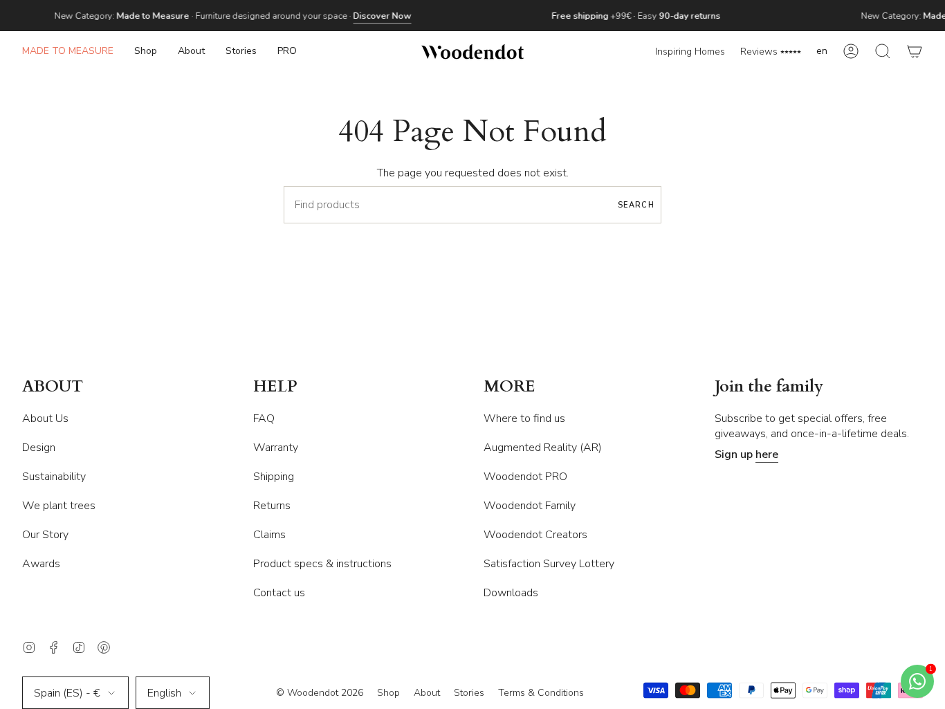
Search (636, 205)
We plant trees (58, 505)
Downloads (511, 592)
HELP (275, 387)
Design (38, 447)
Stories (469, 692)
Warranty (275, 447)
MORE (509, 387)
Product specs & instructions (322, 563)
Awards (41, 563)
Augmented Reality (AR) (543, 447)
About (427, 692)
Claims (269, 534)
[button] (145, 51)
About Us (45, 418)
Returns (272, 505)
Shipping (273, 476)
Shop (388, 692)
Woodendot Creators (535, 534)
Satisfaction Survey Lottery (549, 563)
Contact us (279, 592)
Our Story (45, 534)
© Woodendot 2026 (319, 692)
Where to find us (524, 418)
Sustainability (54, 476)
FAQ (264, 418)
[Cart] (914, 51)
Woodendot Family (530, 505)
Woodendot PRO (525, 476)
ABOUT (52, 387)
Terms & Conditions (541, 692)
